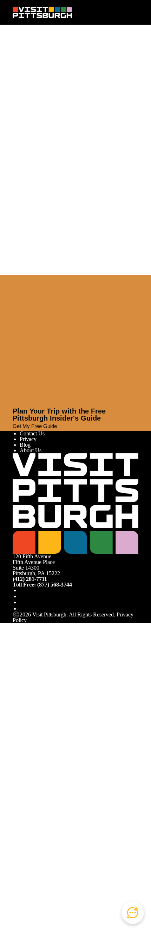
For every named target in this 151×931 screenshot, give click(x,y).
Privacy (28, 439)
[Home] (42, 12)
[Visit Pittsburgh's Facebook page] (22, 590)
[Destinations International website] (41, 737)
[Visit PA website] (37, 660)
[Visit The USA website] (94, 660)
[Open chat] (133, 912)
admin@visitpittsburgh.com (92, 97)
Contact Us (32, 433)
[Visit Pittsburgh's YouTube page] (22, 602)
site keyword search (87, 121)
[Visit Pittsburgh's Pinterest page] (22, 609)
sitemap (30, 130)
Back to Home (29, 137)
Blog (25, 445)
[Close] (15, 278)
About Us (30, 450)
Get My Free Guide (35, 426)
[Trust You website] (75, 854)
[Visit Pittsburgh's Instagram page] (22, 596)
